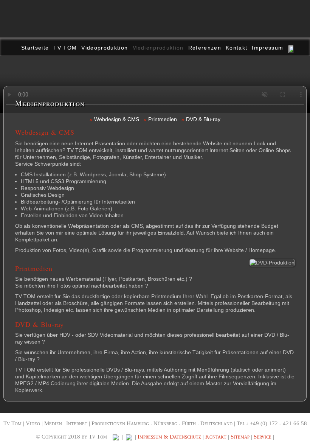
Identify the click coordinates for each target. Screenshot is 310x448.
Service (262, 437)
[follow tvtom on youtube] (116, 437)
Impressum (267, 48)
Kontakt (236, 48)
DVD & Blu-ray (203, 119)
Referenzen (204, 48)
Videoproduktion (104, 48)
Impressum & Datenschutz (169, 437)
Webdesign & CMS (116, 119)
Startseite (35, 48)
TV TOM (65, 48)
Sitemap (240, 437)
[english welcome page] (291, 46)
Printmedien (162, 119)
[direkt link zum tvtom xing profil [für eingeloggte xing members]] (129, 437)
